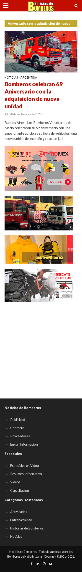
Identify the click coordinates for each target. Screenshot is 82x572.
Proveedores (20, 436)
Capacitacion (19, 490)
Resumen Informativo (26, 474)
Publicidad (17, 420)
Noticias (11, 77)
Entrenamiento (21, 520)
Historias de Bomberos (27, 528)
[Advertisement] (41, 348)
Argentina (28, 77)
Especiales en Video (24, 466)
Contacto (17, 428)
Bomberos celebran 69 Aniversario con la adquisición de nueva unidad (34, 95)
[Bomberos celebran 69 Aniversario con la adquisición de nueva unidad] (41, 51)
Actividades (18, 512)
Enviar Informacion (24, 444)
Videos (15, 482)
